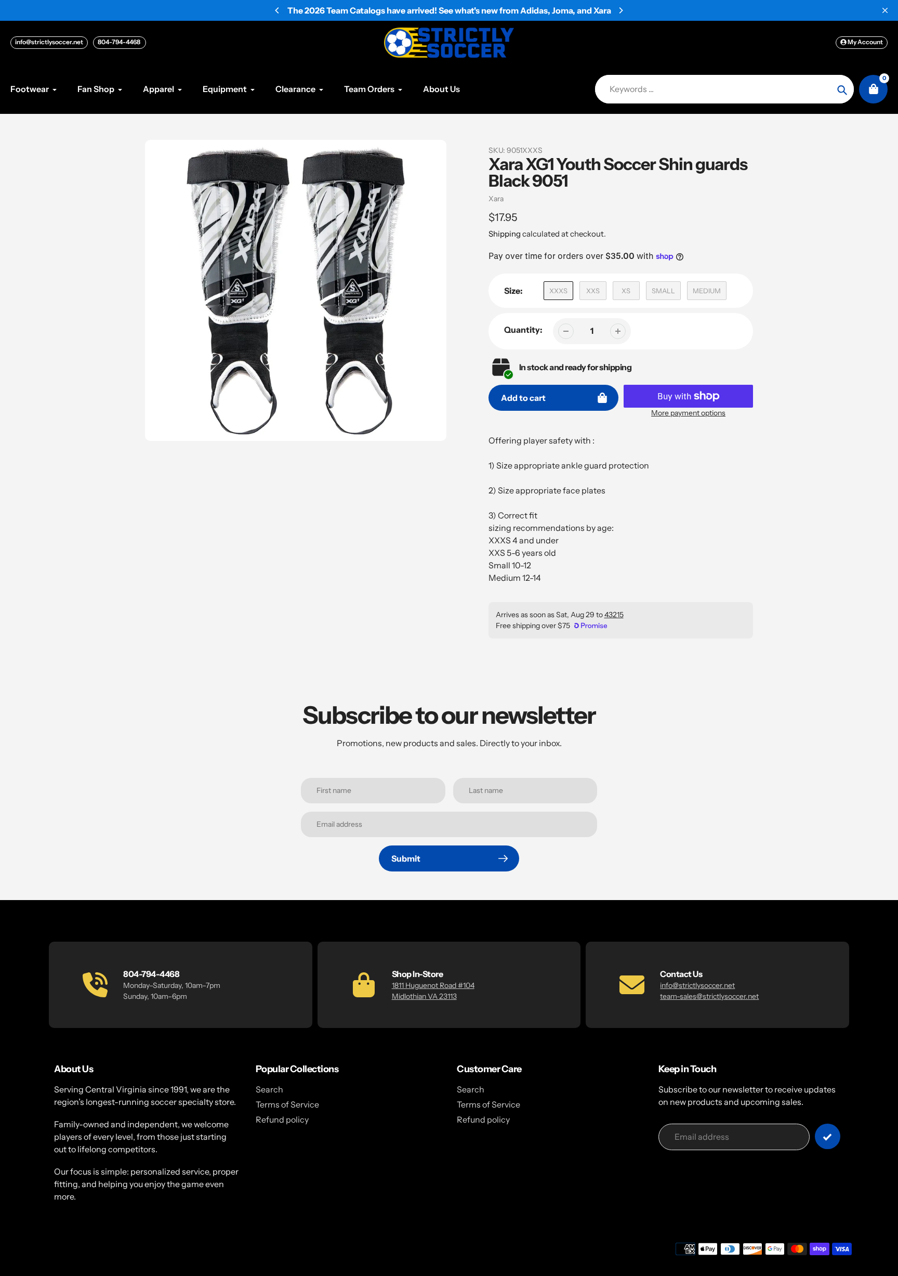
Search (269, 1089)
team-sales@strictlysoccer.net (709, 996)
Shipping (504, 234)
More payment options (688, 413)
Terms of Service (287, 1104)
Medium (707, 291)
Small (663, 291)
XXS (593, 291)
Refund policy (282, 1119)
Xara (496, 198)
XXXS (558, 291)
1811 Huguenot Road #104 (433, 985)
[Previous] (277, 10)
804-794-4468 (119, 42)
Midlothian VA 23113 (424, 996)
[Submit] (827, 1136)
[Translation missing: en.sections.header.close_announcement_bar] (885, 10)
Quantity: (523, 329)
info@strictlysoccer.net (49, 42)
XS (626, 291)
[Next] (620, 10)
